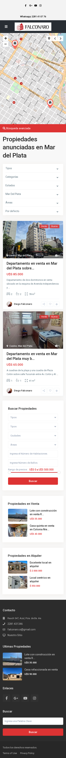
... (9, 287)
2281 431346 (15, 623)
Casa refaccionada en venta (41, 669)
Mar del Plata (25, 255)
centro (13, 255)
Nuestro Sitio (15, 635)
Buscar (33, 481)
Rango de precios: (17, 469)
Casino (13, 346)
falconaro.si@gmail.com (22, 629)
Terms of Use (10, 753)
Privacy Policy (27, 753)
